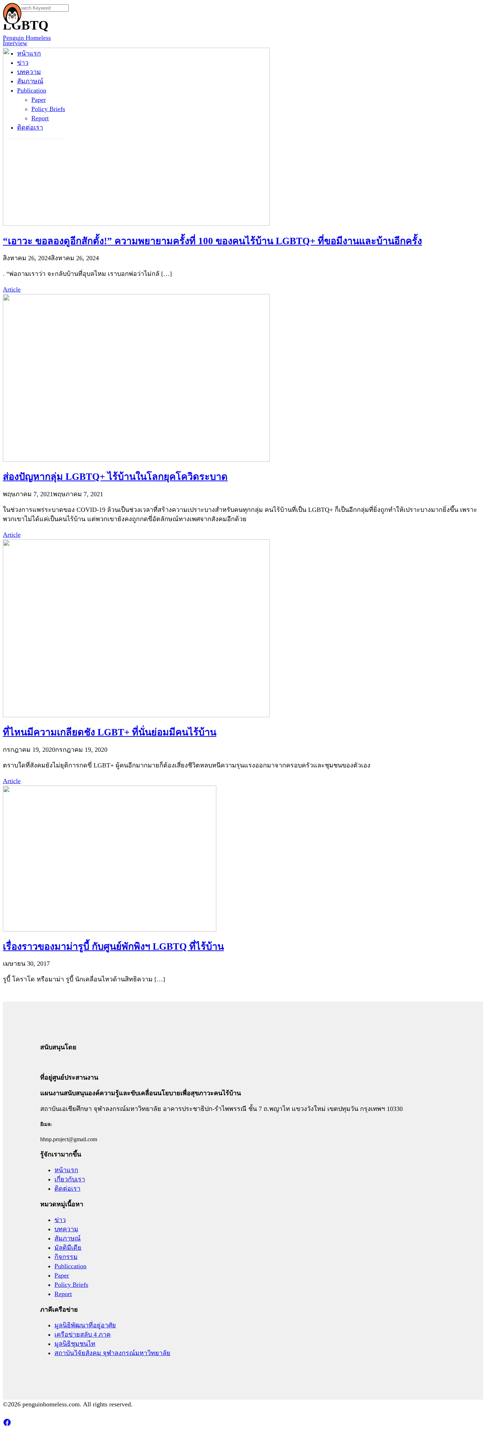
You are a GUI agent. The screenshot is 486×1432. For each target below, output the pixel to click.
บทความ (29, 71)
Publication (31, 90)
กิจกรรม (66, 1256)
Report (40, 118)
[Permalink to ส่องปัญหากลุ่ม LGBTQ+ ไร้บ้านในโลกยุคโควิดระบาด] (136, 459)
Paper (38, 99)
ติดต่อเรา (30, 127)
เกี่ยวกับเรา (69, 1179)
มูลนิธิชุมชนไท (74, 1343)
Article (12, 289)
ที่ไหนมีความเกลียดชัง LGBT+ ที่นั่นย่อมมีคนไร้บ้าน (109, 732)
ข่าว (22, 62)
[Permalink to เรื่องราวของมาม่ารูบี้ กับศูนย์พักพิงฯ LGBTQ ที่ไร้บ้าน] (109, 929)
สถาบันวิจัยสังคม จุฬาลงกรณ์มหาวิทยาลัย (112, 1353)
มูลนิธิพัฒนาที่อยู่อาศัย (85, 1325)
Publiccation (70, 1266)
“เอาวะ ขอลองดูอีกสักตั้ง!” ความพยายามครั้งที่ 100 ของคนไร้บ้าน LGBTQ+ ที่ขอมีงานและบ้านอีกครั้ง (212, 241)
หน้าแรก (29, 53)
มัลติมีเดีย (67, 1247)
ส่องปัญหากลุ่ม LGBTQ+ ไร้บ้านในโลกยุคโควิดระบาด (115, 476)
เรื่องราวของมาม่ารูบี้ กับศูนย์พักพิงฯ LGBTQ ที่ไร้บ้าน (113, 946)
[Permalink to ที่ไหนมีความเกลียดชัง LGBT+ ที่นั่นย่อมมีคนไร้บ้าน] (136, 715)
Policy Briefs (48, 108)
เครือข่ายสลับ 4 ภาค (82, 1334)
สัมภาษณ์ (30, 81)
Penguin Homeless (27, 37)
